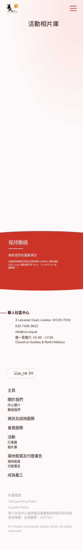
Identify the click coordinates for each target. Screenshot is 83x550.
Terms (36, 264)
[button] (15, 400)
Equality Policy (18, 507)
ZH (29, 373)
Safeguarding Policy (23, 501)
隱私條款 (53, 261)
